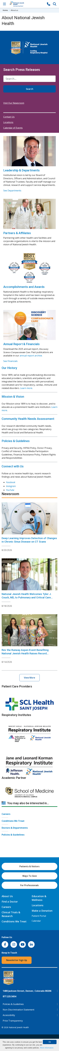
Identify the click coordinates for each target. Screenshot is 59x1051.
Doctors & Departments (15, 827)
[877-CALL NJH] (48, 4)
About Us (7, 896)
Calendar (36, 920)
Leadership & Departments (21, 170)
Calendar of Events (13, 127)
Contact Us (9, 116)
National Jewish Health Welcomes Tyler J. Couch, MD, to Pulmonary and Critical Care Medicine (26, 597)
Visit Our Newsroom (13, 103)
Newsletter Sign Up (16, 960)
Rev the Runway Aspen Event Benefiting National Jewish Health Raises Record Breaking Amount (25, 653)
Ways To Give (29, 875)
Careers (6, 814)
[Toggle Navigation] (4, 4)
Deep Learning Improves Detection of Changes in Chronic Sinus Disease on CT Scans (29, 540)
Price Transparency (13, 1020)
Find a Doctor (10, 901)
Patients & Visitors (29, 866)
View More (29, 677)
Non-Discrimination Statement (18, 1009)
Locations (8, 122)
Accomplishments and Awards (24, 287)
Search (29, 88)
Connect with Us (13, 466)
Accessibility (9, 1015)
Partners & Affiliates (17, 233)
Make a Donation (42, 910)
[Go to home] (26, 4)
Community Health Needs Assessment (28, 419)
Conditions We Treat (13, 820)
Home (5, 10)
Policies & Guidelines (16, 441)
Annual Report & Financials (21, 344)
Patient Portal (39, 915)
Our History (9, 368)
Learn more (26, 388)
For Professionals (29, 885)
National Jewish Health (19, 1027)
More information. (47, 1048)
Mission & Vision (13, 396)
